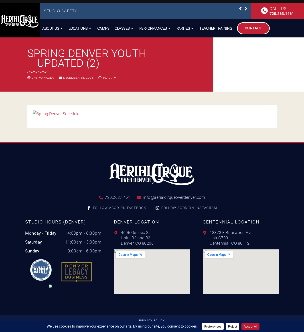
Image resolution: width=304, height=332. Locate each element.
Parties (183, 28)
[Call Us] (264, 10)
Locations (78, 28)
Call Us (278, 8)
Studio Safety (60, 11)
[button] (240, 9)
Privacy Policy (152, 320)
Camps (103, 28)
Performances (153, 28)
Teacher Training (215, 28)
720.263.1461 (282, 13)
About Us (50, 28)
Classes (122, 28)
